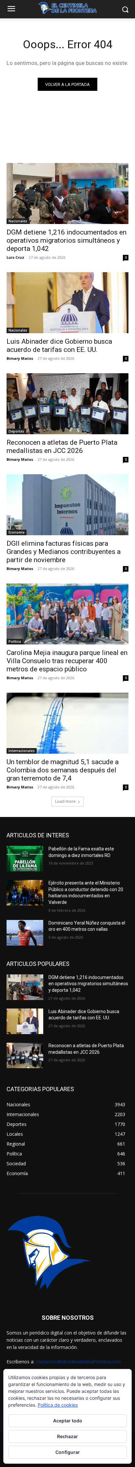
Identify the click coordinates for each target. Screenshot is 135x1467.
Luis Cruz (15, 257)
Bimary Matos (20, 358)
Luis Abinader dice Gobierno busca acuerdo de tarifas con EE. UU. (59, 345)
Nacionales (18, 221)
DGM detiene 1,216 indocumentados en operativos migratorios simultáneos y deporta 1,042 (66, 240)
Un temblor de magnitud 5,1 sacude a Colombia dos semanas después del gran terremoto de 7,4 (63, 770)
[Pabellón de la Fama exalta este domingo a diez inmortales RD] (25, 858)
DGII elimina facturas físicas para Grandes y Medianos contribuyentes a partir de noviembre (64, 552)
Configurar (67, 1452)
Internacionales (22, 750)
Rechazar (67, 1436)
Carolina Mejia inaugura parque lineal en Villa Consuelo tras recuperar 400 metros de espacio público (67, 661)
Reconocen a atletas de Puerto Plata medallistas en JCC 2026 (62, 446)
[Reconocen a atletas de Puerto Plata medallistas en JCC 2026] (67, 403)
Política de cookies (58, 1405)
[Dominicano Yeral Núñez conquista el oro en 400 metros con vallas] (25, 933)
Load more (65, 801)
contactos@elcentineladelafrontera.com (78, 1361)
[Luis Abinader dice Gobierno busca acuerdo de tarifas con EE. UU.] (67, 302)
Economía (17, 532)
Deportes (16, 431)
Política (15, 641)
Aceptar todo (67, 1420)
